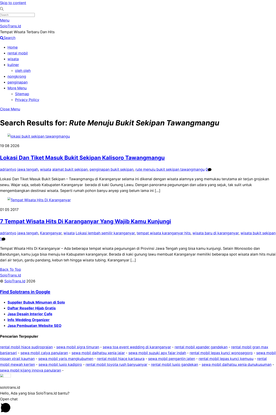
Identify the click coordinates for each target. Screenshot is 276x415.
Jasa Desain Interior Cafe (30, 314)
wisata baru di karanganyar (215, 233)
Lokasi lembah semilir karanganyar (105, 233)
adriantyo (8, 169)
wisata (13, 59)
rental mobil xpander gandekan (201, 347)
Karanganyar (51, 233)
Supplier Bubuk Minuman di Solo (36, 302)
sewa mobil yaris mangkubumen (65, 358)
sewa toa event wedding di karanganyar (137, 347)
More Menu (17, 88)
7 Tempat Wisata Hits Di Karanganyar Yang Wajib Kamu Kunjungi (85, 221)
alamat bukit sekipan (70, 169)
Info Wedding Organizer (29, 320)
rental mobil (18, 53)
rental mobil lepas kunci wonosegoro (221, 353)
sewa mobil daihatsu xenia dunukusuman (236, 364)
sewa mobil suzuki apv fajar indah (157, 353)
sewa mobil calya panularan (44, 353)
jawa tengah (27, 169)
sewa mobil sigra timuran (77, 347)
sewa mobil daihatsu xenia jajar (98, 353)
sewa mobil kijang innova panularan (30, 370)
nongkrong (17, 76)
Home (13, 47)
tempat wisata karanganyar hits (164, 233)
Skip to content (13, 3)
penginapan (18, 82)
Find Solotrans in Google (25, 291)
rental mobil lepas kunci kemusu (226, 358)
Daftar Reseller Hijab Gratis (32, 308)
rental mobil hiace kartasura (121, 358)
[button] (138, 379)
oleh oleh (23, 70)
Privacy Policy (27, 99)
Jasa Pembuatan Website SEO (34, 325)
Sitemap (22, 94)
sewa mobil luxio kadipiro (60, 364)
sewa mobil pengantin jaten (171, 358)
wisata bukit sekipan (258, 233)
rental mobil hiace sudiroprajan (26, 347)
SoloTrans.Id (14, 281)
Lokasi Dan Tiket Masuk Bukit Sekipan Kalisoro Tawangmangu (82, 157)
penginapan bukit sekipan (111, 169)
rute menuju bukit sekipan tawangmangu (170, 169)
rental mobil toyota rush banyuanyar (116, 364)
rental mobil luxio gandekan (174, 364)
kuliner (13, 65)
